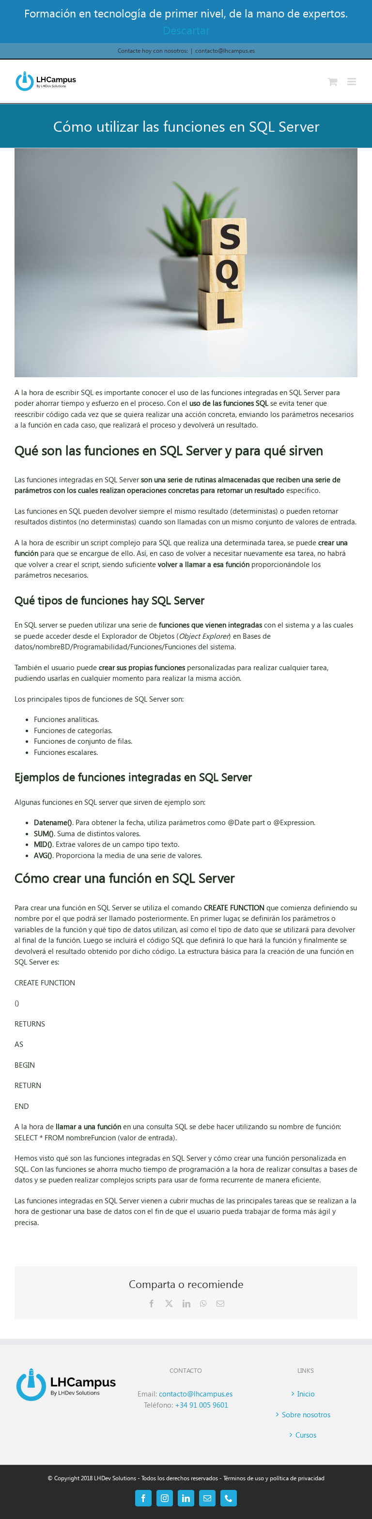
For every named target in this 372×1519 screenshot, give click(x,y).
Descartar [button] (186, 29)
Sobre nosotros (306, 1414)
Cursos (305, 1435)
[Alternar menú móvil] (352, 82)
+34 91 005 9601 (201, 1405)
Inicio (306, 1393)
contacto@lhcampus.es (225, 50)
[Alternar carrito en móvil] (333, 82)
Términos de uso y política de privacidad (274, 1478)
